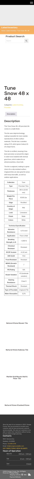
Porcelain (7, 107)
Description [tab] (11, 114)
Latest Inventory (11, 30)
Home (3, 30)
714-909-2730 (11, 443)
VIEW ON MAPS (21, 448)
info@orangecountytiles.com (15, 446)
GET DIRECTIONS (9, 448)
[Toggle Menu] (31, 3)
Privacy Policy (13, 473)
